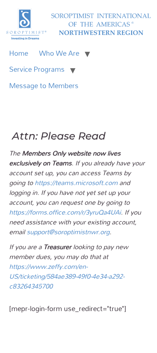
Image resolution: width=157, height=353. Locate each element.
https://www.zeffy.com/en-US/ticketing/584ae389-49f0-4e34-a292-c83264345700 (67, 276)
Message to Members (43, 86)
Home (18, 53)
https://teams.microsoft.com (76, 182)
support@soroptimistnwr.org (68, 231)
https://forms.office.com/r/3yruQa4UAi (65, 212)
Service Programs (37, 69)
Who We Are (59, 53)
